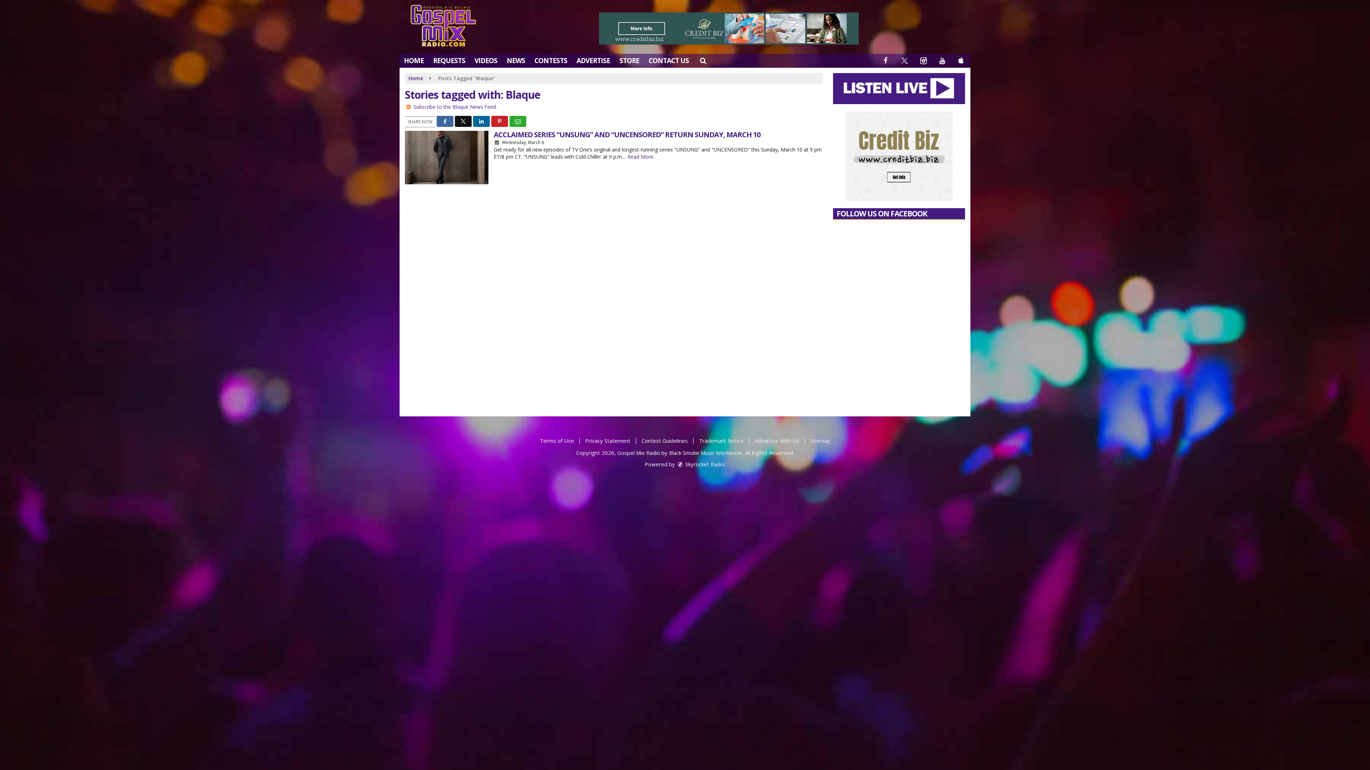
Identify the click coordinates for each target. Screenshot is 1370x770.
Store (629, 60)
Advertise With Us (777, 440)
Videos (486, 60)
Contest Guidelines (664, 440)
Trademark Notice (721, 440)
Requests (449, 60)
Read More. (641, 156)
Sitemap (820, 440)
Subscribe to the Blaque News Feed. (455, 106)
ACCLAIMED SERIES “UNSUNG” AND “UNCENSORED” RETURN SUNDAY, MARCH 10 (627, 134)
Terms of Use (557, 440)
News (516, 60)
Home (414, 60)
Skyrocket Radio (704, 464)
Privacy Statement (607, 440)
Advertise (593, 60)
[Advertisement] (729, 28)
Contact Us (669, 60)
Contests (550, 60)
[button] (703, 60)
